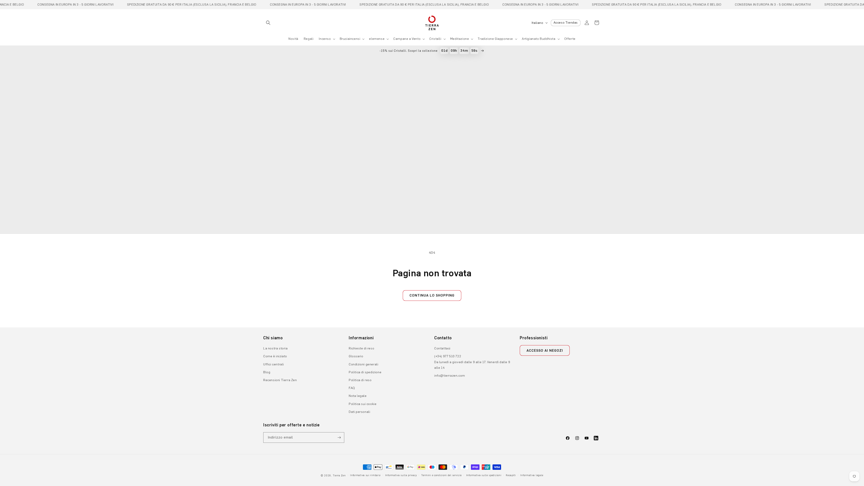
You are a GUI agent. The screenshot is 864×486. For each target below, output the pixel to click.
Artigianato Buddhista (539, 39)
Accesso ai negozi (544, 351)
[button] (268, 23)
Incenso (325, 39)
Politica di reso (360, 380)
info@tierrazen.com (449, 376)
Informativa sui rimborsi (365, 475)
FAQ (352, 388)
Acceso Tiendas (566, 23)
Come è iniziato (275, 356)
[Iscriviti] (339, 437)
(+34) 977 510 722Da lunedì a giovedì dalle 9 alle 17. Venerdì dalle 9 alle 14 (472, 361)
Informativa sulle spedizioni (484, 475)
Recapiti (511, 475)
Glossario (356, 356)
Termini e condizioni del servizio (441, 475)
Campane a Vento (407, 39)
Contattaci (442, 348)
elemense (377, 39)
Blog (266, 372)
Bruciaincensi (350, 39)
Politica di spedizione (365, 372)
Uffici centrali (273, 364)
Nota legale (358, 396)
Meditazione (459, 39)
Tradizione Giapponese (495, 39)
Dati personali (359, 412)
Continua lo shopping (432, 295)
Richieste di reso (361, 348)
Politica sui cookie (362, 404)
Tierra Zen (339, 475)
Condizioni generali (363, 364)
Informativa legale (531, 475)
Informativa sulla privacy (401, 475)
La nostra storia (275, 348)
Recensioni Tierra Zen (280, 380)
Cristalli (435, 39)
